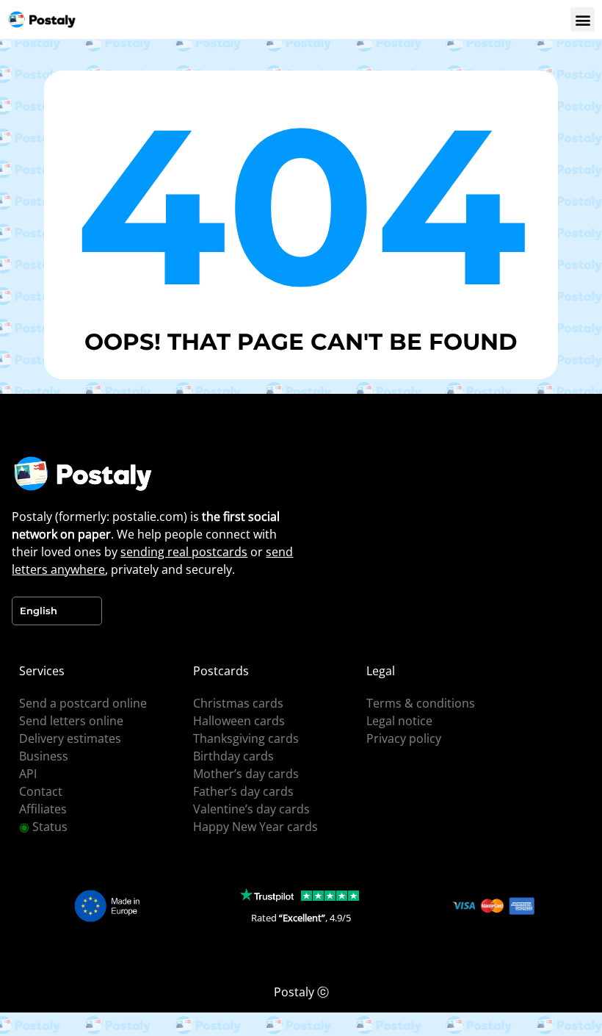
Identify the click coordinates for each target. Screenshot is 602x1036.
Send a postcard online (83, 703)
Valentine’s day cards (251, 809)
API (28, 774)
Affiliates (43, 809)
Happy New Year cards (255, 827)
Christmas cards (238, 703)
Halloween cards (239, 721)
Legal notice (399, 721)
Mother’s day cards (246, 774)
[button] (582, 19)
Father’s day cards (243, 791)
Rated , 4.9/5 (301, 917)
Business (43, 756)
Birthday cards (233, 756)
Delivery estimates (70, 738)
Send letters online (71, 721)
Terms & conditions (420, 703)
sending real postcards (183, 552)
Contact (40, 791)
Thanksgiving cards (246, 738)
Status (43, 827)
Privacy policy (403, 738)
